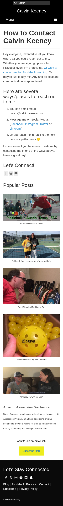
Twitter (44, 124)
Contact (44, 484)
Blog (6, 484)
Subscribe (9, 488)
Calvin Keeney (31, 10)
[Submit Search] (15, 3)
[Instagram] (11, 173)
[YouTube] (16, 173)
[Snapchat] (31, 477)
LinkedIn (15, 128)
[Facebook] (6, 173)
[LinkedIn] (26, 477)
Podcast (31, 484)
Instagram (31, 124)
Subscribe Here (32, 451)
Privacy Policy (28, 488)
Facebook (17, 124)
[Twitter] (11, 477)
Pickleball (17, 484)
